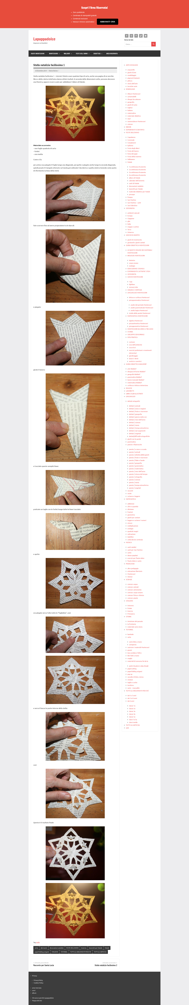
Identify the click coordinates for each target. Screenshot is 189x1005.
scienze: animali (133, 587)
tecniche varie (132, 86)
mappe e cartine (133, 227)
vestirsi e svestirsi (135, 361)
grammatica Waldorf (134, 377)
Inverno (83, 948)
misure (129, 523)
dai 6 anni (44, 948)
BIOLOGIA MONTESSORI (136, 255)
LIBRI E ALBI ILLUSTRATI (134, 394)
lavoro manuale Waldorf (135, 380)
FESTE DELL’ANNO (82, 53)
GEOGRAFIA (130, 208)
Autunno (130, 605)
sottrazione (131, 534)
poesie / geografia (135, 463)
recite (129, 493)
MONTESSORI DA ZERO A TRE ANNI (140, 329)
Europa (129, 216)
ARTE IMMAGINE (132, 65)
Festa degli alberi (133, 148)
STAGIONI (55, 952)
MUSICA (129, 542)
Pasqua (129, 197)
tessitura (130, 685)
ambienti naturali (133, 213)
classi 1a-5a (133, 719)
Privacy (34, 976)
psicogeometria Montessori (138, 326)
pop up (129, 674)
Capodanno (131, 137)
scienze (130, 124)
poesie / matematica (136, 469)
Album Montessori (133, 94)
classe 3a (132, 711)
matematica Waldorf (134, 382)
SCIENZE (129, 579)
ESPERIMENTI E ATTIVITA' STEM (138, 271)
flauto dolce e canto (134, 561)
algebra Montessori (136, 321)
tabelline (130, 537)
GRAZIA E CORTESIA (134, 290)
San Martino (131, 200)
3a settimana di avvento (137, 172)
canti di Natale (134, 183)
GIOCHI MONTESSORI (135, 277)
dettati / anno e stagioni (137, 409)
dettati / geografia (135, 414)
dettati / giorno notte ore (138, 417)
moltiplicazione (132, 526)
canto (129, 553)
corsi (33, 990)
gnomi (129, 650)
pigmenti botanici (133, 78)
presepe (132, 194)
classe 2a (132, 708)
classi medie (133, 722)
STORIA (130, 332)
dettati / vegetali (135, 433)
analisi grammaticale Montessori (142, 308)
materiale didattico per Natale (139, 192)
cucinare (132, 342)
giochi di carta (132, 105)
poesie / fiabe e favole (137, 460)
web (127, 728)
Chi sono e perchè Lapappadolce (43, 998)
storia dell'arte (132, 83)
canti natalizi (131, 547)
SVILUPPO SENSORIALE (135, 334)
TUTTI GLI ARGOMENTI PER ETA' (80, 952)
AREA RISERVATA (112, 53)
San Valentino (132, 205)
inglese (129, 107)
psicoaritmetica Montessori (138, 323)
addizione (130, 504)
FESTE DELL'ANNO (72, 948)
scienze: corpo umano (135, 592)
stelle (38, 942)
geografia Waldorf (133, 374)
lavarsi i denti (133, 358)
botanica (132, 260)
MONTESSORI (53, 53)
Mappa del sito (37, 1000)
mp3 (129, 119)
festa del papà (132, 154)
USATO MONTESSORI (37, 53)
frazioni (130, 512)
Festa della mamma (134, 156)
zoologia (132, 266)
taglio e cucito (132, 682)
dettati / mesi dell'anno (137, 420)
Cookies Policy (38, 983)
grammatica (131, 442)
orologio (130, 528)
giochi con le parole (134, 439)
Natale (107, 948)
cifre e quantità (132, 506)
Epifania (130, 145)
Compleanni (131, 143)
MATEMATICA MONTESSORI (137, 316)
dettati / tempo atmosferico (139, 428)
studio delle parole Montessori (139, 313)
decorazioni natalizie (57, 948)
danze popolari (132, 555)
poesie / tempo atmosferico (138, 485)
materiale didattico (134, 116)
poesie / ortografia (135, 477)
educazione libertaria (134, 571)
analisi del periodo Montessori (141, 305)
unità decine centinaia (135, 540)
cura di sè (132, 347)
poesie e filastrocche (134, 444)
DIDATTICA (97, 53)
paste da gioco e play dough (138, 666)
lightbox (132, 284)
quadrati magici (132, 531)
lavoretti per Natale (95, 948)
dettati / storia (134, 425)
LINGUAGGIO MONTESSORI (137, 293)
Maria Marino (53, 70)
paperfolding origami (42, 952)
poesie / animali (134, 452)
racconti (130, 491)
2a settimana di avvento (137, 169)
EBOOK (128, 127)
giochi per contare (133, 517)
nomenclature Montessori (136, 121)
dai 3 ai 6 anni (132, 698)
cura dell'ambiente (135, 345)
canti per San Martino (134, 550)
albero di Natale (134, 178)
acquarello (131, 70)
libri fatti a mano (133, 656)
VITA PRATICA (132, 337)
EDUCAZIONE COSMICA (135, 268)
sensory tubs (133, 287)
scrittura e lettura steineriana (137, 385)
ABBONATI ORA (107, 22)
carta (36, 948)
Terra (129, 229)
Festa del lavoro (133, 151)
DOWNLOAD (130, 89)
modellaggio (131, 75)
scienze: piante (132, 598)
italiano (130, 110)
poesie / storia (134, 482)
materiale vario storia (134, 627)
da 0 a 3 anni (131, 695)
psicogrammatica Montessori (139, 300)
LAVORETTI (130, 391)
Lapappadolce (44, 39)
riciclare (130, 680)
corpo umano (133, 263)
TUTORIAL (64, 952)
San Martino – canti (134, 203)
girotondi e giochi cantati (136, 242)
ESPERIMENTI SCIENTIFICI (135, 130)
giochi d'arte (131, 72)
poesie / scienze (134, 480)
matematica (131, 113)
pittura (129, 81)
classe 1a (132, 706)
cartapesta (132, 644)
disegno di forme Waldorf (136, 371)
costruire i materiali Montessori (138, 647)
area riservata (36, 988)
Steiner (130, 577)
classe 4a (132, 714)
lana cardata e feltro (134, 653)
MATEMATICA (131, 499)
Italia (129, 224)
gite (128, 221)
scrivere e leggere (133, 496)
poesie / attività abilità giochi (139, 455)
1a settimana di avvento (137, 167)
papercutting (131, 669)
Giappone (130, 218)
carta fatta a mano (135, 642)
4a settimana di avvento (137, 175)
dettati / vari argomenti (137, 431)
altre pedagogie (133, 568)
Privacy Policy (38, 980)
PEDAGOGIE (130, 564)
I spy (130, 281)
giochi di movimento (134, 240)
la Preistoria (131, 624)
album (34, 993)
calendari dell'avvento (136, 180)
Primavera (131, 614)
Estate (129, 608)
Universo (130, 232)
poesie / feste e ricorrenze (138, 457)
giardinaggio (133, 356)
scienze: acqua (132, 584)
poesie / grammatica (136, 466)
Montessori (131, 574)
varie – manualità (133, 688)
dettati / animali (134, 406)
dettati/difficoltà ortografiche (139, 436)
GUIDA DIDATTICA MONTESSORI (137, 245)
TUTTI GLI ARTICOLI (100, 952)
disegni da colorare (134, 99)
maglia (129, 658)
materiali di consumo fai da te (137, 661)
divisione (130, 509)
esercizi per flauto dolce (135, 558)
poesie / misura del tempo (138, 474)
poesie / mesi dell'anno (137, 471)
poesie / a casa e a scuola (137, 449)
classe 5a (132, 717)
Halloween (131, 159)
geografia (130, 102)
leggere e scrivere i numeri (136, 520)
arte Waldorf (131, 369)
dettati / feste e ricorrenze (138, 411)
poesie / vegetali (135, 488)
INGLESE (129, 388)
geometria (131, 515)
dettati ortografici (133, 401)
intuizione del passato (135, 621)
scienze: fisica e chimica (135, 595)
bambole (130, 634)
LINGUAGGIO (130, 396)
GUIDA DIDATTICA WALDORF (136, 364)
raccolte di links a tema (135, 677)
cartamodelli (131, 96)
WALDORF (67, 53)
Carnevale (130, 140)
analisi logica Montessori (139, 310)
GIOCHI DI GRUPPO (133, 235)
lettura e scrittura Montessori (139, 297)
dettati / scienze (134, 422)
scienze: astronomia (134, 590)
